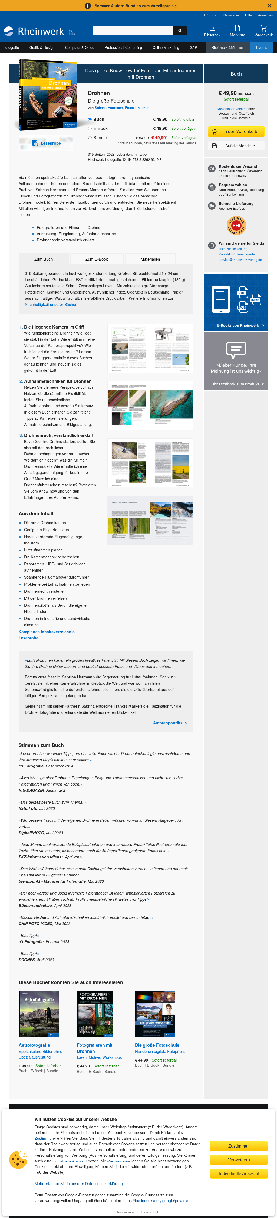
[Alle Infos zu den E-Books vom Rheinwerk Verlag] (236, 303)
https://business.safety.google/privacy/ (155, 1200)
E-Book (100, 128)
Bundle (100, 137)
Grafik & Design (41, 47)
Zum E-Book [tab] (96, 259)
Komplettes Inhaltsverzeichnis (47, 631)
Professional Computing (123, 47)
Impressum (125, 1212)
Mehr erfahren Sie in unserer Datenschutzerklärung (79, 1183)
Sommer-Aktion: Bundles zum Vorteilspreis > (136, 5)
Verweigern (118, 1161)
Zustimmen (44, 1138)
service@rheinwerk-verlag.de (240, 259)
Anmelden (265, 15)
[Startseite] (40, 31)
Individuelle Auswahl (239, 1173)
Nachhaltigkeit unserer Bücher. (51, 304)
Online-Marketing (166, 47)
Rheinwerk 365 (227, 47)
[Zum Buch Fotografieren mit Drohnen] (95, 1014)
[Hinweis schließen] (269, 5)
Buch (98, 119)
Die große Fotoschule (160, 1048)
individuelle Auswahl (69, 1161)
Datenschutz (150, 1212)
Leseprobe (28, 637)
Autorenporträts (168, 722)
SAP (193, 47)
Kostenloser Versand (232, 108)
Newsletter (231, 15)
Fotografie (11, 47)
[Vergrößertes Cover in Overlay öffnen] (43, 95)
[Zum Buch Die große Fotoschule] (155, 1014)
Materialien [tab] (150, 259)
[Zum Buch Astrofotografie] (39, 1014)
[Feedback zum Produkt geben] (236, 361)
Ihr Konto (210, 15)
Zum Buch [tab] (43, 259)
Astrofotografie (40, 1050)
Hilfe (248, 15)
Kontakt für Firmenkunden (238, 254)
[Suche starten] (180, 30)
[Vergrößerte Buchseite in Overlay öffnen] (150, 348)
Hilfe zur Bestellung (233, 248)
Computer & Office (79, 47)
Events (261, 47)
